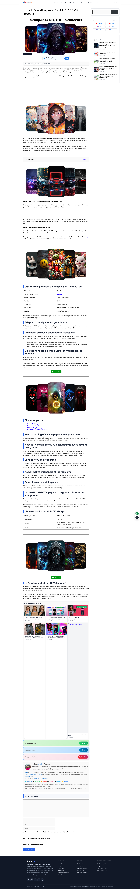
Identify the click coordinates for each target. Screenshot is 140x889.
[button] (56, 371)
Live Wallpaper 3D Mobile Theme (37, 430)
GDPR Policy (61, 870)
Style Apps (72, 2)
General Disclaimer (62, 874)
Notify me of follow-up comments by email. (36, 838)
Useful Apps (64, 2)
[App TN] (27, 2)
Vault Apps (80, 2)
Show (84, 159)
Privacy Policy (61, 868)
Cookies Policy (81, 866)
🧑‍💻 (28, 781)
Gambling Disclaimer (82, 868)
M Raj (26, 772)
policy (86, 237)
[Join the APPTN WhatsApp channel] (137, 513)
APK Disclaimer (81, 870)
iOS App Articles (101, 866)
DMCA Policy (80, 864)
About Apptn (61, 864)
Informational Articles (102, 870)
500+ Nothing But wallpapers (36, 428)
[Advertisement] (56, 90)
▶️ (44, 781)
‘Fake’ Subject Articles (102, 868)
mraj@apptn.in (28, 776)
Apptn (31, 861)
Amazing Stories (105, 2)
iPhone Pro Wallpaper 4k (35, 424)
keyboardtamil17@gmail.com (40, 778)
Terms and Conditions (63, 872)
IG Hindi (99, 26)
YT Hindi (100, 23)
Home (49, 2)
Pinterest (112, 29)
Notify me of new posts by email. (33, 844)
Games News (115, 2)
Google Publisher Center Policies (33, 774)
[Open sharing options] (137, 517)
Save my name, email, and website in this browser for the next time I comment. (49, 832)
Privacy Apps (88, 2)
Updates (56, 2)
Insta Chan (99, 29)
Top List (96, 2)
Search (114, 12)
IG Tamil (112, 26)
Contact (60, 866)
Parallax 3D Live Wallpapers (36, 426)
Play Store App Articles (102, 864)
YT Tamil (112, 23)
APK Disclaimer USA (82, 872)
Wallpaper (60, 294)
